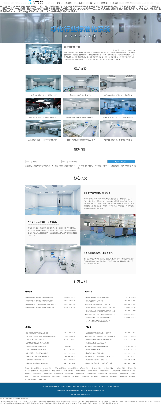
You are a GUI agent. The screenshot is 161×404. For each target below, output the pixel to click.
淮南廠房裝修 (75, 376)
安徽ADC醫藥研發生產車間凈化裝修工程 (37, 343)
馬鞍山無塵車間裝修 (60, 368)
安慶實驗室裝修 (102, 373)
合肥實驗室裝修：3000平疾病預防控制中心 (98, 318)
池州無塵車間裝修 (85, 368)
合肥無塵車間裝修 (36, 368)
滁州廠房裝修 (123, 376)
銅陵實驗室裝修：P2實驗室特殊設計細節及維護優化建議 (42, 304)
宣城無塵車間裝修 (69, 371)
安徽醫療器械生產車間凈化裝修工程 (36, 346)
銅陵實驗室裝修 (113, 373)
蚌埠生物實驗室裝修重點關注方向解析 (97, 346)
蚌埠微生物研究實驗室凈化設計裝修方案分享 (99, 363)
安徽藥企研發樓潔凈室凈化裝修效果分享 (98, 297)
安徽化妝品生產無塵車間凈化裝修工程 (37, 363)
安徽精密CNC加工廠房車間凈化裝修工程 (37, 356)
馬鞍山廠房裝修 (32, 379)
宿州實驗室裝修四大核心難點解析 (96, 343)
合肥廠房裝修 (66, 376)
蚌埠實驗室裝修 (37, 373)
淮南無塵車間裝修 (97, 368)
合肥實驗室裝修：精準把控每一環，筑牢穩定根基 (100, 336)
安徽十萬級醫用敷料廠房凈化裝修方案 (37, 333)
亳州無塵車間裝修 (92, 371)
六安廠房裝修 (85, 376)
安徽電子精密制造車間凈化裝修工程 (36, 350)
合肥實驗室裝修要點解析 (93, 350)
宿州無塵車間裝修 (33, 371)
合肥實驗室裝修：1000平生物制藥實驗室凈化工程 (100, 314)
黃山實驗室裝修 (34, 376)
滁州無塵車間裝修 (108, 368)
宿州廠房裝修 (104, 376)
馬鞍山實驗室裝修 (91, 373)
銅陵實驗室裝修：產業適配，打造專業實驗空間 (39, 301)
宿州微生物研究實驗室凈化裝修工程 (96, 360)
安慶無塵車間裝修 (45, 371)
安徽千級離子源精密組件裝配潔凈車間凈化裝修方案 (41, 336)
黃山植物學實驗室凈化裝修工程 (95, 353)
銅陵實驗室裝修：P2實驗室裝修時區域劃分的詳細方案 (41, 307)
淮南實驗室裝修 (126, 371)
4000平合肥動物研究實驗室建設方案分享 (98, 321)
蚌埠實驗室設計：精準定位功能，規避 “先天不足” (100, 356)
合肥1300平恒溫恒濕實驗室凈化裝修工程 (98, 304)
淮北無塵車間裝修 (104, 371)
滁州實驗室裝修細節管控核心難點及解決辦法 (99, 340)
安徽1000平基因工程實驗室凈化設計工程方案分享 (100, 307)
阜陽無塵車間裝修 (120, 368)
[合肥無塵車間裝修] (39, 2)
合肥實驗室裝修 (116, 371)
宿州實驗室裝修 (69, 373)
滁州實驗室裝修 (58, 373)
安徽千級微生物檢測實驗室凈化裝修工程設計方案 (100, 311)
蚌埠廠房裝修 (94, 376)
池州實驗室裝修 (124, 373)
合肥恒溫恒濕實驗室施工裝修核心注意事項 (98, 333)
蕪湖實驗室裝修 (80, 373)
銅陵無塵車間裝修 (73, 368)
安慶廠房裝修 (42, 379)
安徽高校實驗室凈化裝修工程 (94, 301)
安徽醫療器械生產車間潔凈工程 (35, 360)
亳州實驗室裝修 (45, 376)
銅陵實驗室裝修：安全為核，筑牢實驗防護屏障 (39, 297)
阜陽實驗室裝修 (48, 373)
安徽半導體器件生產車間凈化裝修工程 (37, 353)
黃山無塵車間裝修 (80, 371)
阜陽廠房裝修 (113, 376)
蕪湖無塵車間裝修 (48, 368)
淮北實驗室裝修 (56, 376)
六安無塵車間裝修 (57, 371)
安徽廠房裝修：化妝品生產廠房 (35, 340)
